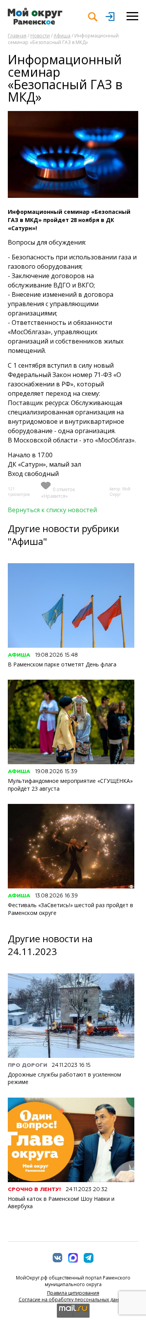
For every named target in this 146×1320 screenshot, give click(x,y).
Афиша (62, 35)
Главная (17, 35)
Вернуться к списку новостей (52, 510)
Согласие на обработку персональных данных (73, 1299)
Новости (40, 35)
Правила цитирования (73, 1293)
